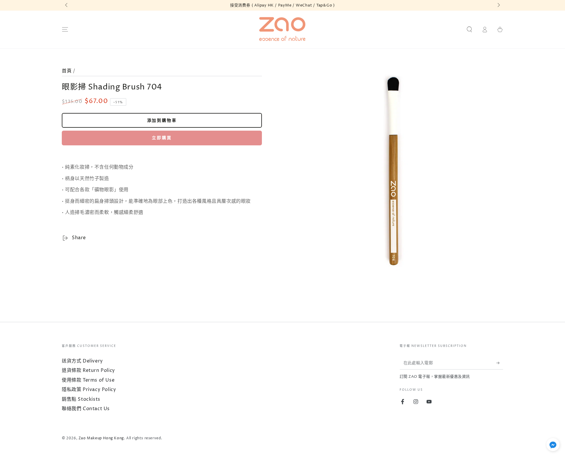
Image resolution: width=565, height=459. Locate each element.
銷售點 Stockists (81, 399)
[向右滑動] (498, 5)
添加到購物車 (162, 120)
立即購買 (162, 138)
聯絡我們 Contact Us (86, 408)
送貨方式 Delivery (82, 361)
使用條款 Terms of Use (88, 380)
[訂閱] (499, 362)
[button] (469, 29)
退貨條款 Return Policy (88, 370)
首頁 (67, 71)
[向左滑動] (67, 5)
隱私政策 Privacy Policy (89, 389)
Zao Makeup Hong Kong (101, 438)
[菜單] (65, 29)
